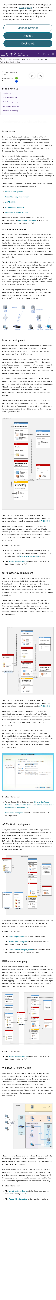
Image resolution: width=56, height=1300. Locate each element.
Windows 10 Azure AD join (16, 212)
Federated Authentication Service (20, 59)
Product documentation (23, 54)
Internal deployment (14, 192)
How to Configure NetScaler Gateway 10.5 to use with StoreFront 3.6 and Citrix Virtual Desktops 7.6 (29, 805)
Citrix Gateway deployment (17, 197)
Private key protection (29, 556)
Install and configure (27, 220)
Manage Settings (27, 27)
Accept (28, 35)
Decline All (27, 43)
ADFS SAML (10, 202)
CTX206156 (44, 521)
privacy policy (25, 7)
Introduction (7, 93)
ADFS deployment (17, 937)
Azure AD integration (18, 1199)
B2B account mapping (14, 207)
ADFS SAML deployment (11, 106)
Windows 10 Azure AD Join (12, 115)
